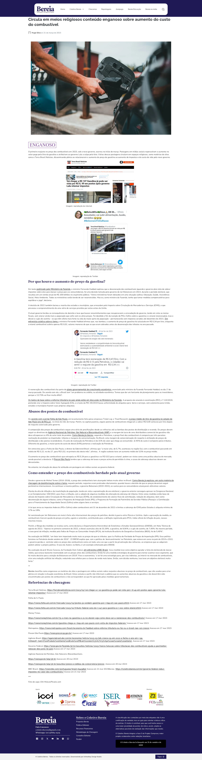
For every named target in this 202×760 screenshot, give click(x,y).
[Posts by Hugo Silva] (30, 33)
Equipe (79, 739)
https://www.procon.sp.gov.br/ (58, 633)
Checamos (93, 9)
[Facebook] (38, 738)
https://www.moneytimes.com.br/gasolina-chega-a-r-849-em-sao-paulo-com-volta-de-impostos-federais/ (77, 623)
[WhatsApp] (69, 738)
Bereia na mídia (151, 9)
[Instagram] (43, 738)
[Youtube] (53, 738)
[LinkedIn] (58, 738)
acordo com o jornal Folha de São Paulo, (49, 419)
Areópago (119, 9)
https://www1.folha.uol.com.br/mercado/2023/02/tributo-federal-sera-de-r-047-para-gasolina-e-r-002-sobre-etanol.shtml (84, 608)
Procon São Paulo (62, 459)
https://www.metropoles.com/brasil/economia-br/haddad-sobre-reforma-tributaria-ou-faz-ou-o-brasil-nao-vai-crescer (94, 628)
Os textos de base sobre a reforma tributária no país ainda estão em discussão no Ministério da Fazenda (75, 400)
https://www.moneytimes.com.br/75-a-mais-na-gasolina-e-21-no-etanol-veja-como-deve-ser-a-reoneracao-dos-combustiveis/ (86, 618)
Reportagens (106, 9)
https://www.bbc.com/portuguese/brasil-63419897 (62, 669)
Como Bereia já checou (82, 435)
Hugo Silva (36, 33)
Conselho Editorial (83, 736)
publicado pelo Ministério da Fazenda (53, 289)
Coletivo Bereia (75, 9)
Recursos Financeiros (84, 729)
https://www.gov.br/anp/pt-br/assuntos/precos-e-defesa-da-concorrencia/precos (66, 664)
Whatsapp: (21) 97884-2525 (48, 733)
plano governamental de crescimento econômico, (89, 389)
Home (62, 9)
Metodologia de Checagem (87, 732)
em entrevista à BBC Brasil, (96, 550)
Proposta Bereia (82, 722)
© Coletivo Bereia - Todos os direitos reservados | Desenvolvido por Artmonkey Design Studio (69, 757)
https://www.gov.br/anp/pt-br (42, 659)
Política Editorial (82, 725)
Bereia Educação (134, 9)
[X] (48, 738)
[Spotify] (63, 738)
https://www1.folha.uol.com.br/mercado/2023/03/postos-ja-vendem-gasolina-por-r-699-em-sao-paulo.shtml (78, 603)
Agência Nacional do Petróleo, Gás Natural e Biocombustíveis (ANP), (79, 432)
